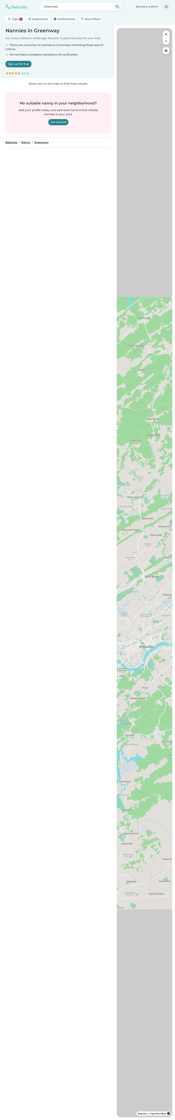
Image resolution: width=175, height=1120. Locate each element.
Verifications (66, 19)
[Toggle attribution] (168, 1113)
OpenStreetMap (158, 1113)
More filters (92, 19)
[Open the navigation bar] (166, 6)
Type (16, 19)
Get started (58, 122)
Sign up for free (18, 64)
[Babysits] (16, 7)
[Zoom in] (166, 34)
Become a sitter (147, 6)
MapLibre (142, 1113)
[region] (144, 572)
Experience (39, 19)
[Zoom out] (166, 41)
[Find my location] (166, 50)
